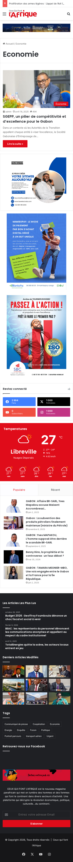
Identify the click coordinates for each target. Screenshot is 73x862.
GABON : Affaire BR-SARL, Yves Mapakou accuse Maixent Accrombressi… (45, 504)
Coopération (39, 724)
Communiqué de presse (16, 724)
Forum (33, 730)
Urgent (50, 736)
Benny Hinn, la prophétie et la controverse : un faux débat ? (45, 554)
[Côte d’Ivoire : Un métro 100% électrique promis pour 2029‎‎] (13, 685)
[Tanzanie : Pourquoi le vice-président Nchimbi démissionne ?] (59, 698)
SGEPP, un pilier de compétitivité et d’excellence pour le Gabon (34, 119)
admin (8, 111)
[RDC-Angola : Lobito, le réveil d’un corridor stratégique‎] (13, 671)
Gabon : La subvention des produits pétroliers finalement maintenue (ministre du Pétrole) (47, 521)
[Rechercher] (68, 15)
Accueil (9, 43)
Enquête (21, 730)
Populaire (19, 489)
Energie (8, 730)
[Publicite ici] (36, 27)
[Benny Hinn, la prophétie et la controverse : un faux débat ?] (13, 557)
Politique (45, 730)
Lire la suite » (15, 143)
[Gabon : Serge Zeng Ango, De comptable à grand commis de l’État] (36, 671)
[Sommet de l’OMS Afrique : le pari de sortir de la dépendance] (36, 698)
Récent (55, 489)
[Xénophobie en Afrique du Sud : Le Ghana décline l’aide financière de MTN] (59, 685)
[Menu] (4, 15)
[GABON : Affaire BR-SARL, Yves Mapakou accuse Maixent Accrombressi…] (13, 506)
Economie (55, 724)
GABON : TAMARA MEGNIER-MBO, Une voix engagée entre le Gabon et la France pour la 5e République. (47, 573)
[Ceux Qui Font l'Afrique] (23, 14)
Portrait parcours (13, 736)
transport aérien (34, 736)
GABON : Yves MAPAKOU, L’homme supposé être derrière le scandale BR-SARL (46, 538)
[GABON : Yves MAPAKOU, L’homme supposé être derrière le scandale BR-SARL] (13, 540)
